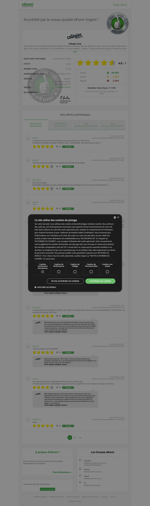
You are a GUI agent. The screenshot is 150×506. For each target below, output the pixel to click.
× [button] (118, 217)
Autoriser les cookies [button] (100, 281)
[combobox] (115, 217)
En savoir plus (49, 259)
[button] (45, 287)
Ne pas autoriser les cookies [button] (65, 281)
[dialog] (75, 253)
